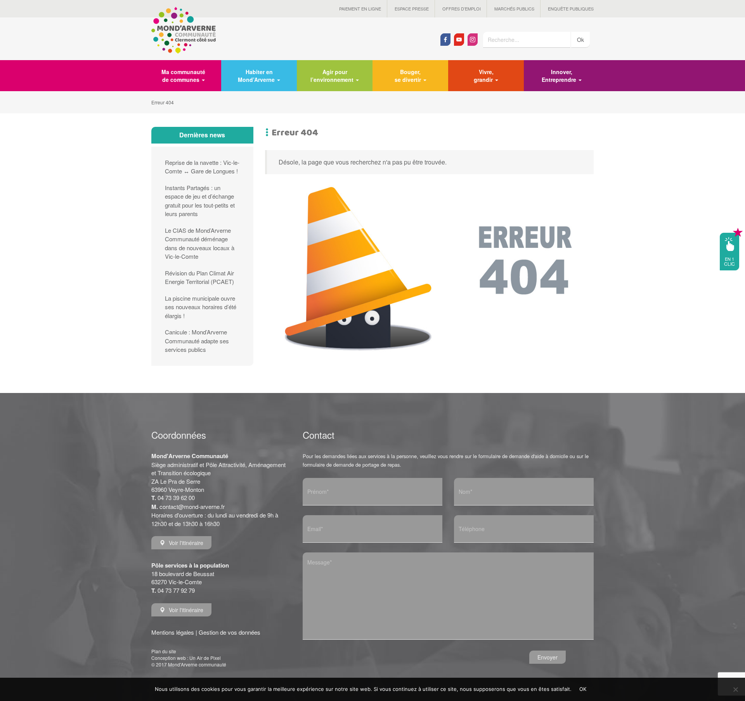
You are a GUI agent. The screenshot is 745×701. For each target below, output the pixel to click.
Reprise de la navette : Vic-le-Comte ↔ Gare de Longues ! (202, 166)
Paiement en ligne (360, 8)
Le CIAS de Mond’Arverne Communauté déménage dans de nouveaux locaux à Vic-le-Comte (199, 243)
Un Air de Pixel (205, 657)
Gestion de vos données (229, 632)
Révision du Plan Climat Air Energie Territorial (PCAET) (199, 277)
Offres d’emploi (461, 8)
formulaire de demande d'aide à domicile (523, 456)
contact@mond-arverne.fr (192, 506)
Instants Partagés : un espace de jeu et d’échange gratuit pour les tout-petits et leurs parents (200, 200)
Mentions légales (172, 632)
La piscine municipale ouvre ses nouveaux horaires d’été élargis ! (200, 307)
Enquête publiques (571, 8)
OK (583, 689)
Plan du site (163, 651)
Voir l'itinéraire (186, 543)
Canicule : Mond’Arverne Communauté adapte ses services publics (197, 340)
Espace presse (412, 8)
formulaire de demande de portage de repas (351, 464)
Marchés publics (514, 8)
